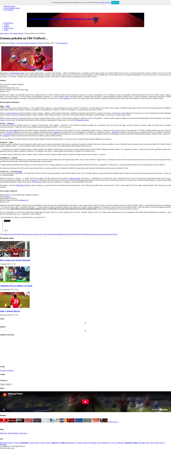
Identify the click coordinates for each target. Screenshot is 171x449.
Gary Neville (43, 234)
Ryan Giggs (94, 234)
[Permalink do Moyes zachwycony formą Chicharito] (15, 256)
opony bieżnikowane (103, 443)
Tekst (152, 443)
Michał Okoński (13, 433)
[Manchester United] (4, 422)
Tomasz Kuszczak (74, 178)
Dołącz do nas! (8, 28)
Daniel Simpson (22, 234)
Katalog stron (158, 443)
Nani (61, 98)
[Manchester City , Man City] (54, 422)
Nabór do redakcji (9, 6)
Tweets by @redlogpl (6, 370)
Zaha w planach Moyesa (10, 311)
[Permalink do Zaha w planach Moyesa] (15, 307)
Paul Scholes (76, 234)
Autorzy (6, 25)
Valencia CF (55, 443)
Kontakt (6, 26)
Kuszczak (18, 171)
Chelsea (63, 443)
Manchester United (36, 43)
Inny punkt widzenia (16, 33)
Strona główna (8, 23)
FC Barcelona (23, 433)
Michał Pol (3, 433)
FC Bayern (16, 443)
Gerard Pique (52, 234)
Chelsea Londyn (45, 443)
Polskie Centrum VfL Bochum (86, 443)
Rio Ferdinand (85, 234)
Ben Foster (13, 234)
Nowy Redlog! (8, 10)
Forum (6, 30)
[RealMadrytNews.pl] (113, 422)
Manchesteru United (17, 73)
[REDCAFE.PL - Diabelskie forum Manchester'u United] (12, 422)
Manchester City (71, 443)
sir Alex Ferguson (12, 113)
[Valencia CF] (62, 422)
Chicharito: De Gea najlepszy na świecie (16, 286)
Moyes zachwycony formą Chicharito (15, 260)
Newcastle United (143, 443)
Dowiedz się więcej (104, 2)
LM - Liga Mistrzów (117, 443)
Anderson (67, 98)
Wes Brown (113, 234)
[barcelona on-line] (37, 422)
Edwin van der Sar (33, 234)
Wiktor (12, 43)
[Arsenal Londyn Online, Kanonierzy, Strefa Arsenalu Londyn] (104, 422)
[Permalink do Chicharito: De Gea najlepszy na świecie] (15, 282)
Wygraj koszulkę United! (12, 8)
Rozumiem (115, 2)
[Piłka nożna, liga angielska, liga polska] (87, 422)
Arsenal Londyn (34, 443)
